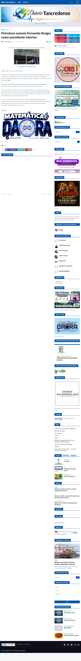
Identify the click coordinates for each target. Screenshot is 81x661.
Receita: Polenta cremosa (71, 635)
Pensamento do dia (69, 613)
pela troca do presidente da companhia (39, 92)
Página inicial (4, 29)
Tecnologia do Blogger (61, 45)
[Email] (30, 149)
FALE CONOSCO (58, 433)
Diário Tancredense (8, 2)
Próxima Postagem (46, 194)
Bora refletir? (68, 628)
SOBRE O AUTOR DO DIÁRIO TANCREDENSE (65, 428)
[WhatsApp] (51, 42)
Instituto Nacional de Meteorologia (63, 444)
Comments (66, 455)
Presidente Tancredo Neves (70, 469)
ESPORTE (57, 446)
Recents (73, 455)
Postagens (59, 281)
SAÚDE (56, 438)
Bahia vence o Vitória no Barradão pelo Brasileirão (66, 503)
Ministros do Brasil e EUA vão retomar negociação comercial (65, 489)
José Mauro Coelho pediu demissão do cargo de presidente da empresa (26, 84)
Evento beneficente (69, 476)
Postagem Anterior (6, 194)
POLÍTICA (57, 435)
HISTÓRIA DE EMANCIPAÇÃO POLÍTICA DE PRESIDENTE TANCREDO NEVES (64, 441)
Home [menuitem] (19, 2)
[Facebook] (47, 42)
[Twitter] (49, 42)
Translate (60, 420)
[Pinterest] (26, 149)
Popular (58, 455)
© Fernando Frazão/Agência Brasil (27, 66)
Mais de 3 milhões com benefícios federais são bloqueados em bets (67, 496)
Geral (10, 29)
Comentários (60, 283)
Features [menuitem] (25, 2)
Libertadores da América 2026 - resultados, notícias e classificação (65, 449)
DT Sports (66, 461)
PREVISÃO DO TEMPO (60, 431)
